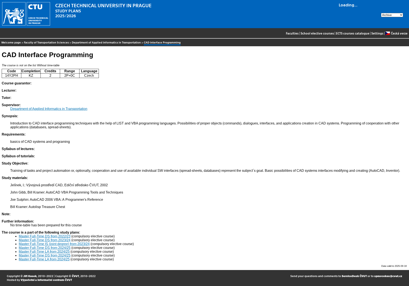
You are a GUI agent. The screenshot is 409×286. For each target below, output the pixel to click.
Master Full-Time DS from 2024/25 (45, 248)
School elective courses (317, 33)
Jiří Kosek (30, 275)
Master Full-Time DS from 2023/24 (45, 240)
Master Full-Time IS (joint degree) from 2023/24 (54, 244)
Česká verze (399, 33)
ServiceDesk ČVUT (354, 275)
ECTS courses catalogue (352, 33)
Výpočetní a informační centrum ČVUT (46, 279)
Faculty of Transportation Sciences (46, 42)
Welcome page (11, 42)
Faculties (292, 33)
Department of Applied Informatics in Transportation (106, 42)
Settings (377, 33)
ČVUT (75, 275)
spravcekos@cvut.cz (388, 275)
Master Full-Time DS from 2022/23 (45, 236)
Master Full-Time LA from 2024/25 (44, 251)
